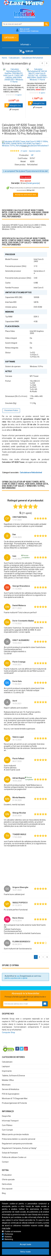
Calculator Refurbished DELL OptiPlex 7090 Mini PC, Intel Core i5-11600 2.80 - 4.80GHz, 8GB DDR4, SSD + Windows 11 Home (13, 90)
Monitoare (6, 1085)
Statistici (8, 1237)
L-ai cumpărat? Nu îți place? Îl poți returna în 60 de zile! (25, 171)
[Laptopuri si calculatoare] (18, 1042)
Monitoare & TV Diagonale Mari (14, 1098)
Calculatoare (7, 1062)
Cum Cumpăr (7, 1130)
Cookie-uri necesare (13, 1231)
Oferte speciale (8, 1179)
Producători (7, 1175)
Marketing (9, 1239)
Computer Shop (8, 1032)
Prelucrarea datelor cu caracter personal (18, 1139)
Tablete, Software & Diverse (13, 1076)
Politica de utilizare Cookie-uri (14, 1157)
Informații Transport (10, 1121)
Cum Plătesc (7, 1125)
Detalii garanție (33, 183)
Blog (4, 1193)
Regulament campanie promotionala (17, 1144)
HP (32, 155)
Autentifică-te (10, 976)
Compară (15, 109)
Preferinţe (9, 1234)
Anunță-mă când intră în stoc (25, 195)
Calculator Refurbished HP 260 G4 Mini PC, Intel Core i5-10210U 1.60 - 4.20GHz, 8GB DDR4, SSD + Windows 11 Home (37, 87)
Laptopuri (6, 1066)
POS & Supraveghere (10, 1094)
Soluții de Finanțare (10, 1153)
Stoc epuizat (7, 1189)
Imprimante (7, 1071)
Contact (5, 1162)
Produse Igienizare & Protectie (14, 1103)
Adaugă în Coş (15, 105)
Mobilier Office (8, 1080)
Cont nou (34, 31)
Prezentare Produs (11, 410)
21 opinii (24, 151)
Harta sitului (7, 1184)
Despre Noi (6, 1116)
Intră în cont (25, 31)
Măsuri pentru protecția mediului (15, 1134)
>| (47, 957)
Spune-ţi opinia (34, 151)
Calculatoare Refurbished (31, 472)
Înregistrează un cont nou (30, 976)
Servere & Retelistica (10, 1089)
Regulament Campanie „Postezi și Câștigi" (19, 1148)
